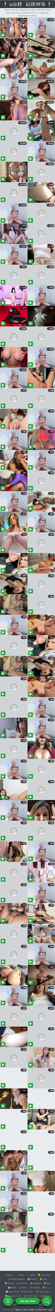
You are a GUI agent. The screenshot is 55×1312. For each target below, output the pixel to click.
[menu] (8, 1301)
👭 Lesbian (35, 1287)
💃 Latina (31, 1275)
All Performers (41, 1310)
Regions (19, 1310)
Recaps (31, 1310)
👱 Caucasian (44, 1275)
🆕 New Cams (12, 1291)
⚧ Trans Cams (42, 1291)
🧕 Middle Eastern (16, 1279)
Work (25, 1310)
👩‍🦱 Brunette (21, 1283)
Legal (50, 1310)
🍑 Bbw (47, 1283)
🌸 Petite (12, 1287)
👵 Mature (32, 1279)
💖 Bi (44, 1287)
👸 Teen (43, 1279)
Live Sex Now (27, 1301)
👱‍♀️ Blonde (9, 1283)
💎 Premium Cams (13, 1296)
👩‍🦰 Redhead (35, 1283)
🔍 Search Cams (42, 1304)
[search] (47, 1301)
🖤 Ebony (20, 1275)
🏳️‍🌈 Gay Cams (27, 1291)
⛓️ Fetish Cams (31, 1296)
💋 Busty (23, 1287)
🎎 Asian (9, 1275)
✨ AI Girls (45, 1296)
